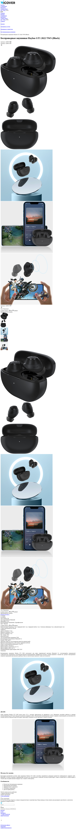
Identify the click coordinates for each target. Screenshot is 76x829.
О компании (4, 6)
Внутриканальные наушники (8, 32)
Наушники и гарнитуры (7, 29)
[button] (7, 805)
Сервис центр (4, 9)
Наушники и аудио (5, 26)
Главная (3, 13)
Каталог (3, 5)
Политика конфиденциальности (6, 827)
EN (2, 10)
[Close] (1, 806)
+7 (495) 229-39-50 (5, 814)
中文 (4, 10)
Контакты (3, 7)
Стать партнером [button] (5, 796)
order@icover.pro (5, 815)
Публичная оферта (5, 825)
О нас (2, 811)
